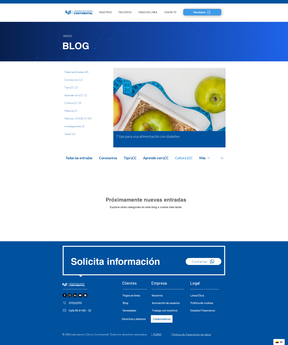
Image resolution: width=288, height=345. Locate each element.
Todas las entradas (79, 158)
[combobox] (279, 342)
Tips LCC (130, 158)
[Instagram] (70, 295)
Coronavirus (108, 158)
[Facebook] (65, 295)
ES (281, 342)
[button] (105, 12)
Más (202, 158)
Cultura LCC (184, 158)
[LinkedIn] (75, 295)
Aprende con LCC (155, 158)
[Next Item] (220, 99)
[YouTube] (80, 295)
